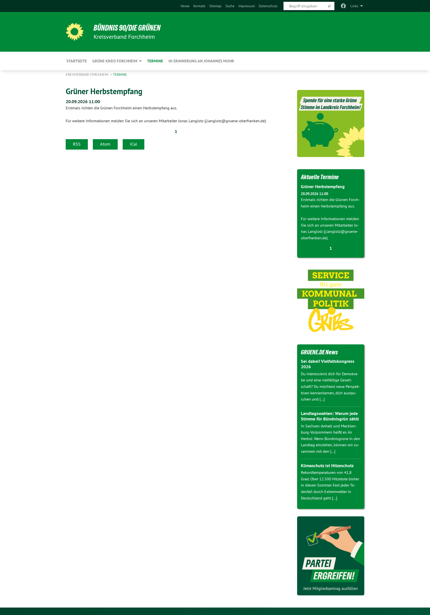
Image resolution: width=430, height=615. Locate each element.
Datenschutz (268, 6)
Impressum (246, 6)
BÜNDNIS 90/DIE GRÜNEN (127, 27)
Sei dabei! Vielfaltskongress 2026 (327, 364)
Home (185, 6)
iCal (133, 144)
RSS (77, 144)
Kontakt (199, 6)
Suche (229, 6)
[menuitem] (185, 6)
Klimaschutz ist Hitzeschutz (327, 465)
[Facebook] (343, 6)
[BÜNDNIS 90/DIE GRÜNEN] (75, 32)
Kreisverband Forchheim (87, 74)
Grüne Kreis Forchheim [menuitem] (114, 61)
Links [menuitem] (354, 6)
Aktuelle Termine (320, 176)
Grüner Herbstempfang (104, 91)
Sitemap (215, 6)
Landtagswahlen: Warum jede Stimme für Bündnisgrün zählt (330, 416)
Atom (105, 144)
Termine (120, 74)
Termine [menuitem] (155, 61)
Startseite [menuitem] (76, 61)
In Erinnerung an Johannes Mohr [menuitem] (201, 61)
